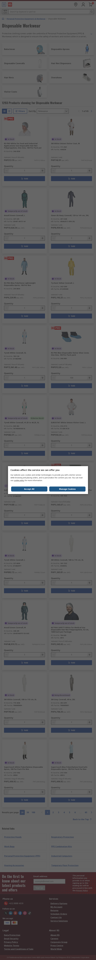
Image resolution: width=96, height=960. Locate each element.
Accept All (29, 489)
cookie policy (19, 480)
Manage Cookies (67, 489)
